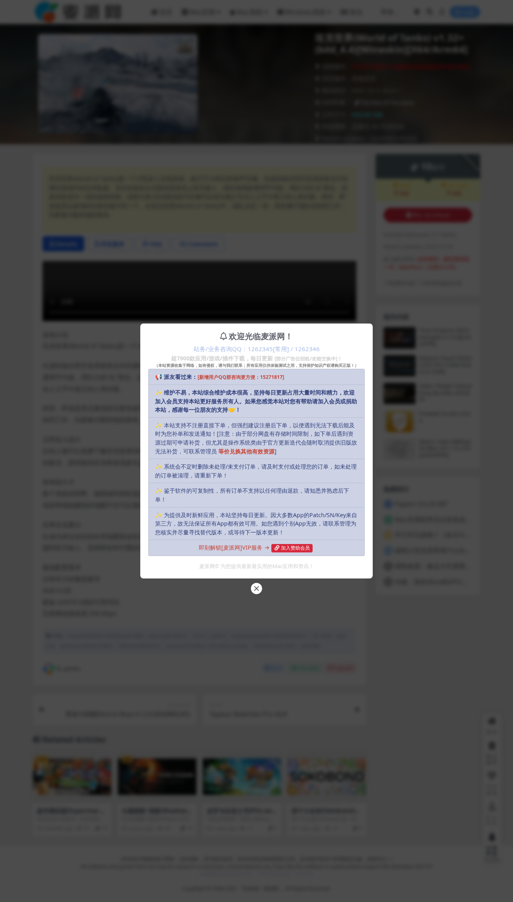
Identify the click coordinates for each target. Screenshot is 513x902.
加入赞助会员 (295, 547)
